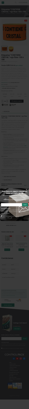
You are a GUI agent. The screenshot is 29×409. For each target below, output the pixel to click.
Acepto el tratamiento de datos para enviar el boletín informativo (12, 216)
